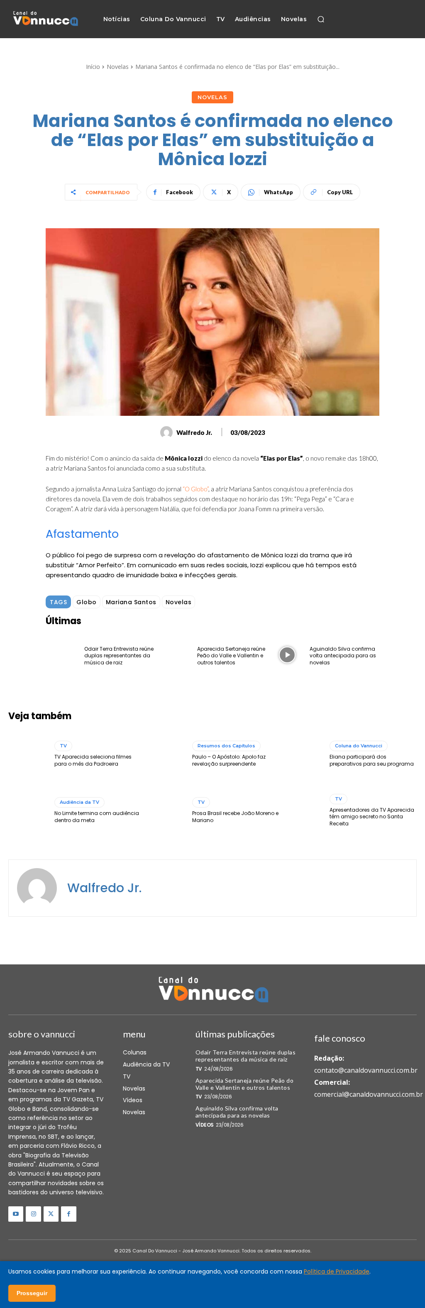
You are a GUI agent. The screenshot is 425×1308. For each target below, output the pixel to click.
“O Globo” (195, 489)
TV (63, 746)
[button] (320, 19)
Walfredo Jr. (194, 432)
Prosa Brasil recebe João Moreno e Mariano (235, 817)
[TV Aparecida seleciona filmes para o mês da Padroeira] (28, 754)
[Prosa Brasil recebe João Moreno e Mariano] (166, 811)
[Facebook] (68, 1213)
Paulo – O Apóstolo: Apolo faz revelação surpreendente (229, 760)
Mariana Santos (131, 602)
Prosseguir (32, 1293)
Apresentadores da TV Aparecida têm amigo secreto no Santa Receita (372, 816)
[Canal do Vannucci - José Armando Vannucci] (45, 19)
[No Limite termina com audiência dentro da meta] (28, 811)
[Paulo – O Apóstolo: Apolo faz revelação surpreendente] (166, 754)
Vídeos (204, 1125)
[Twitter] (51, 1213)
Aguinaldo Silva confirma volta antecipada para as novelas (343, 655)
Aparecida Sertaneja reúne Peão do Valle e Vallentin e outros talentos (231, 655)
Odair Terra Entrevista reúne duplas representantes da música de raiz (119, 655)
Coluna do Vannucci (358, 746)
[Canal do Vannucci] (212, 990)
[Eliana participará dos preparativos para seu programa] (303, 754)
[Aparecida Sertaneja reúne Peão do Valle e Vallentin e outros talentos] (174, 654)
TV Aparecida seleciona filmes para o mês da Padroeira (93, 760)
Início (93, 67)
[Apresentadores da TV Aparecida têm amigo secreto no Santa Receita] (303, 811)
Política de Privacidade (336, 1271)
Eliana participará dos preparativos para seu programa (372, 760)
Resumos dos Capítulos (226, 746)
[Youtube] (15, 1213)
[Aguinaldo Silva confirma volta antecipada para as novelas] (287, 654)
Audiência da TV (79, 802)
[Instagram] (33, 1213)
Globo (86, 602)
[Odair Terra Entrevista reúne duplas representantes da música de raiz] (62, 654)
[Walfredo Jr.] (167, 432)
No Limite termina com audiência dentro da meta (96, 817)
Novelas (118, 67)
